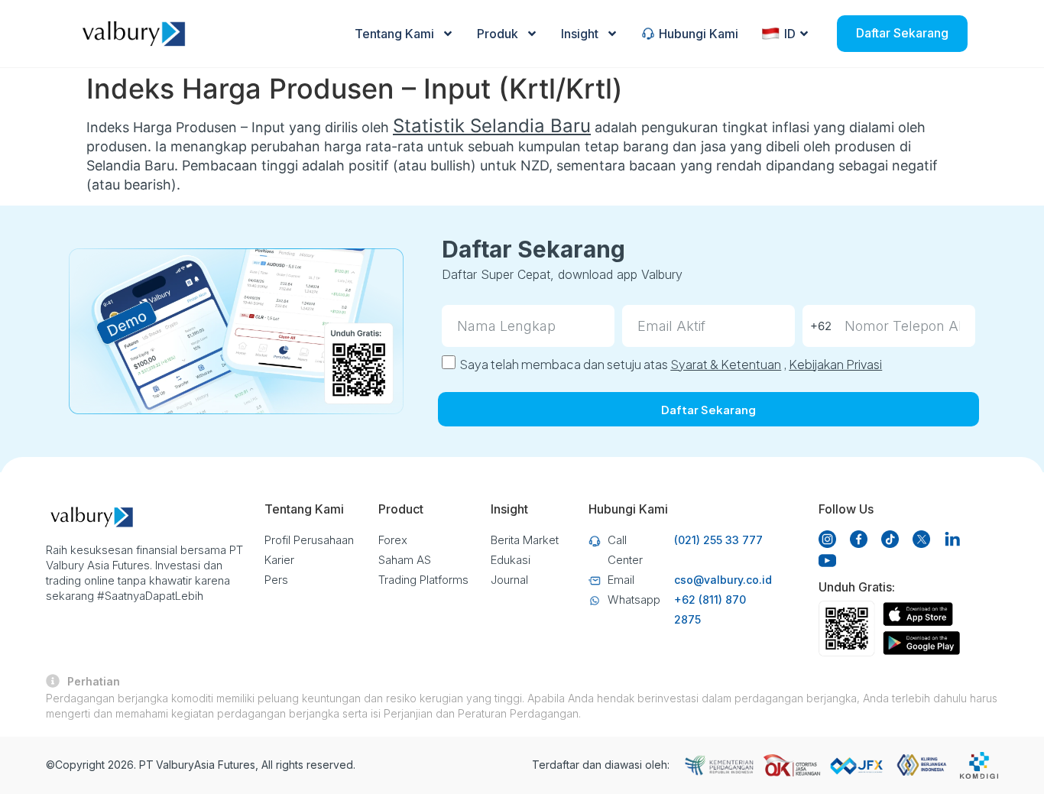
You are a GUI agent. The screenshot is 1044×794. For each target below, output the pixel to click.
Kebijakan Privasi (835, 364)
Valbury (175, 764)
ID (790, 33)
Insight (579, 33)
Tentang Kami (394, 33)
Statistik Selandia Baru (492, 126)
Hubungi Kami (698, 33)
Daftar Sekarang (902, 33)
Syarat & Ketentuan (725, 364)
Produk (497, 33)
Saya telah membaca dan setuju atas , (670, 364)
